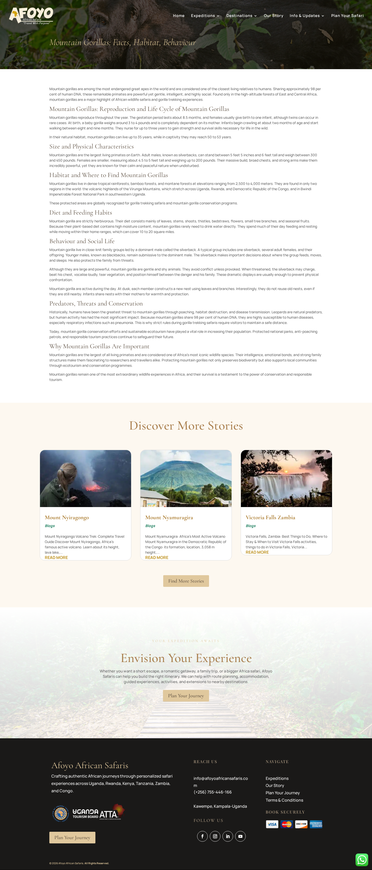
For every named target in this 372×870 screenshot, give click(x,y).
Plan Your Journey (186, 696)
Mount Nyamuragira (169, 517)
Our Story (273, 16)
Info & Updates (305, 16)
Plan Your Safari (347, 16)
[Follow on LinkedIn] (227, 836)
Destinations (239, 16)
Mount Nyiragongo (67, 517)
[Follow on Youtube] (240, 836)
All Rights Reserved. (97, 863)
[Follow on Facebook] (202, 836)
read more (56, 557)
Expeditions (203, 16)
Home (179, 16)
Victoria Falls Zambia (270, 517)
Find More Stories (186, 581)
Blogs (50, 525)
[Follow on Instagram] (215, 836)
